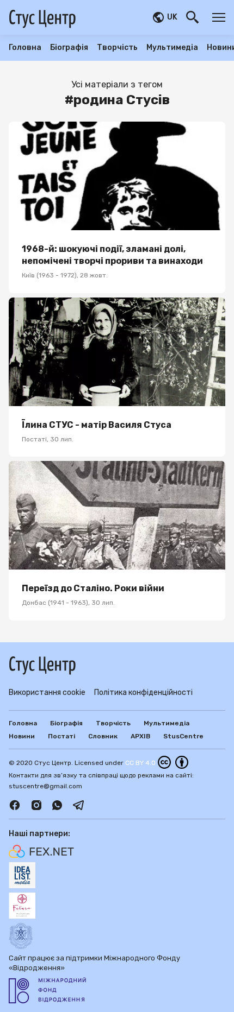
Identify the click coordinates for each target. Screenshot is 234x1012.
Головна (25, 48)
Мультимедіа (172, 48)
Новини (22, 736)
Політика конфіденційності (143, 692)
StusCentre (183, 736)
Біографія (69, 48)
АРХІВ (140, 736)
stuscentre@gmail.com (45, 786)
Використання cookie (47, 692)
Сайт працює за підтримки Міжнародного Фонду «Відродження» (94, 963)
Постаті (61, 736)
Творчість (117, 48)
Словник (103, 736)
